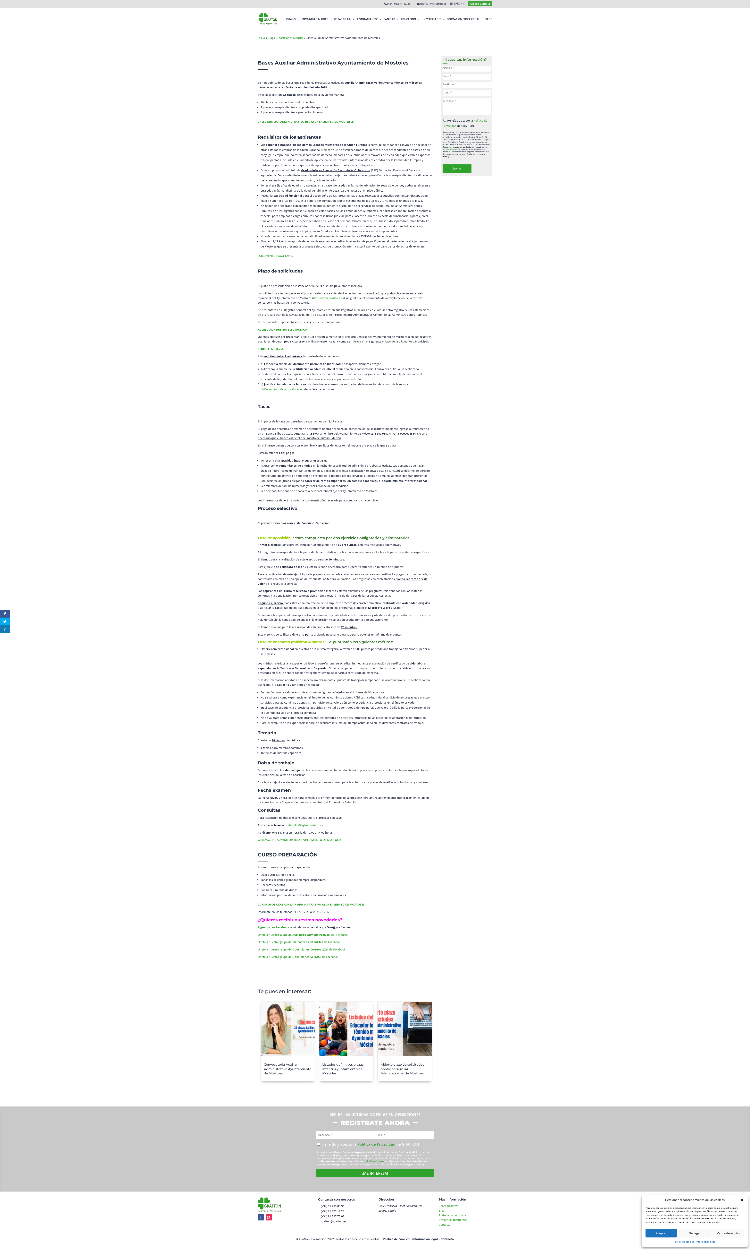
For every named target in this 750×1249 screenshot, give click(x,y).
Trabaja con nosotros (452, 1215)
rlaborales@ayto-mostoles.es (304, 825)
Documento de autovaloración (284, 389)
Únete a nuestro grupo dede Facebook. (303, 935)
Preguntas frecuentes (453, 1220)
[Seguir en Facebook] (261, 1217)
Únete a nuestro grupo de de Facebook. (299, 942)
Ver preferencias (728, 1233)
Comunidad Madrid (315, 19)
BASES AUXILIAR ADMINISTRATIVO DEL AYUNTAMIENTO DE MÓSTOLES (306, 122)
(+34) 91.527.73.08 (332, 1216)
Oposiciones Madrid (289, 38)
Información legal (425, 1239)
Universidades (431, 19)
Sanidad (389, 19)
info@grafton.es (450, 149)
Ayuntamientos (367, 19)
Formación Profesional (463, 19)
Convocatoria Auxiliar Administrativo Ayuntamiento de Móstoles (287, 1069)
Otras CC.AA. (342, 19)
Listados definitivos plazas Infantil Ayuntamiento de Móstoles (342, 1069)
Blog (488, 19)
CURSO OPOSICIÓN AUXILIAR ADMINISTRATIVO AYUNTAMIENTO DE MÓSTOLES (311, 904)
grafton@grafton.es (333, 1221)
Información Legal (706, 1241)
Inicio (261, 38)
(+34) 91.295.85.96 (332, 1206)
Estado (291, 19)
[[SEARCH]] (457, 3)
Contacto (444, 1224)
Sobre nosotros (449, 1206)
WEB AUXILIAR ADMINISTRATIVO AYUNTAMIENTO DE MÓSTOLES (300, 840)
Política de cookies (684, 1241)
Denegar (695, 1233)
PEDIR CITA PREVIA (270, 349)
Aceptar (661, 1233)
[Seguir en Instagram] (269, 1217)
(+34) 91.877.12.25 (399, 3)
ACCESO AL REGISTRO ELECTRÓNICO (282, 329)
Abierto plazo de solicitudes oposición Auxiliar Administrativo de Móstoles (402, 1069)
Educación (408, 19)
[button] (742, 1200)
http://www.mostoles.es (328, 298)
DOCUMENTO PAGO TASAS (275, 256)
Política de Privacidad (376, 1144)
